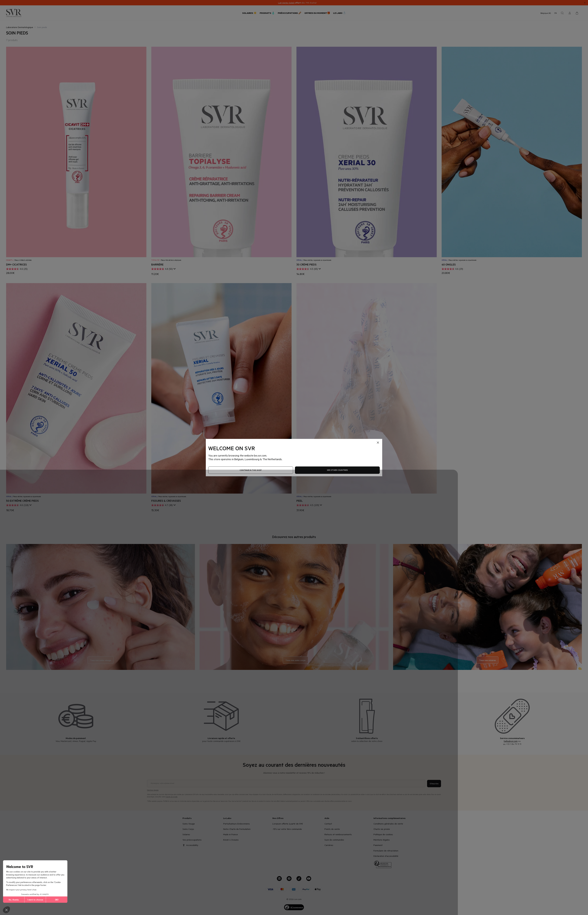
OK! (56, 899)
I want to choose (35, 899)
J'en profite (323, 467)
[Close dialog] (349, 428)
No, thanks (14, 899)
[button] (6, 909)
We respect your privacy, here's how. (21, 889)
